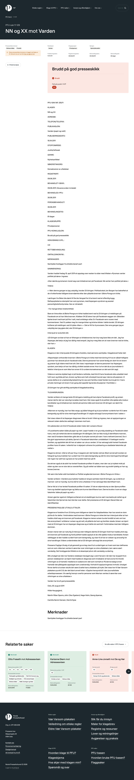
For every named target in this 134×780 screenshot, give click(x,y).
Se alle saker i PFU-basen (114, 644)
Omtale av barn (55, 679)
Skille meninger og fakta (26, 681)
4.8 (52, 672)
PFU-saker (65, 8)
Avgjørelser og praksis (104, 738)
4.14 (26, 669)
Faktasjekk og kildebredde (16, 676)
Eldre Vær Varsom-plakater (64, 728)
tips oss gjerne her (29, 54)
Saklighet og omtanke (15, 679)
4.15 (31, 669)
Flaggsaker (98, 762)
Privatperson (73, 48)
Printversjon (14, 65)
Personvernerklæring (13, 746)
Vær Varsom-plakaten (61, 719)
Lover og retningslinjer (104, 733)
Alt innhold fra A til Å (12, 753)
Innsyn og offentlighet (81, 8)
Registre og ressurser (104, 728)
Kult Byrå (15, 768)
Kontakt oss (9, 743)
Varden (50, 48)
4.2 (18, 669)
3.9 (54, 87)
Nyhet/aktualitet (95, 48)
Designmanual (10, 749)
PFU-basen (8, 17)
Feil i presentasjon (29, 679)
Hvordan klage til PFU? (62, 753)
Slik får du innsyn (101, 719)
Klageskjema (56, 757)
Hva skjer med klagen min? (64, 762)
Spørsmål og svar (58, 767)
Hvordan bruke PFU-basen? (108, 757)
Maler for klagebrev (103, 724)
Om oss (97, 8)
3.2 (10, 669)
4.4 (22, 669)
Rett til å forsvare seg (32, 676)
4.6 (94, 669)
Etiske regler (37, 8)
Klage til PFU (51, 8)
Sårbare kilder (10, 48)
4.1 (14, 669)
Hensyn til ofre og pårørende (101, 676)
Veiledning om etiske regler (65, 724)
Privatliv (19, 48)
